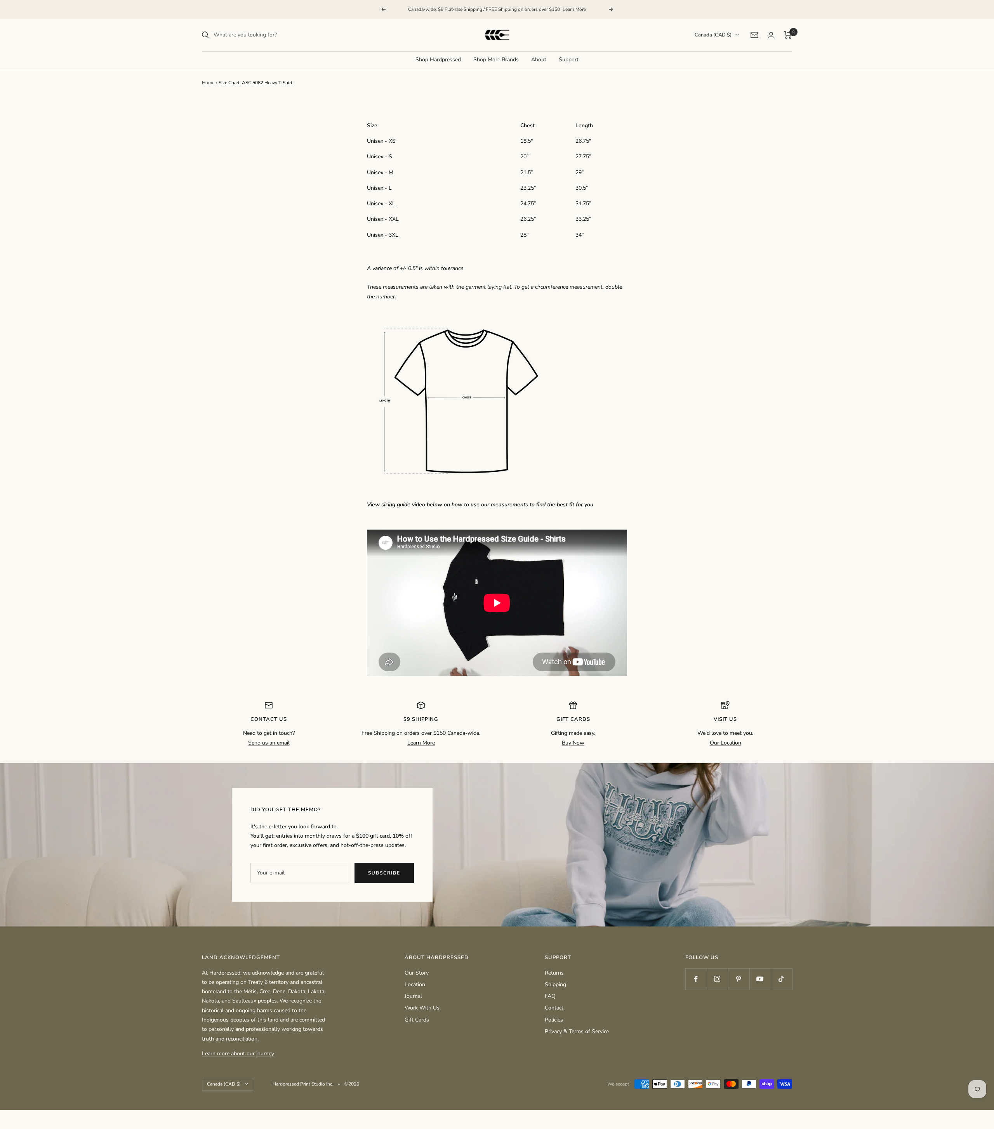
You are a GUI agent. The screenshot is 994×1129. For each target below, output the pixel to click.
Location (415, 984)
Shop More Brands (496, 59)
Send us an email (269, 742)
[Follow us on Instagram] (717, 979)
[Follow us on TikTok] (781, 979)
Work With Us (422, 1007)
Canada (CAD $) (713, 34)
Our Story (417, 973)
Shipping (555, 984)
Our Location (725, 742)
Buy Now (573, 742)
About (538, 59)
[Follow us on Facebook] (696, 979)
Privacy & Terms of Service (577, 1031)
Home (208, 83)
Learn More (574, 9)
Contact (554, 1007)
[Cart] (788, 35)
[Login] (771, 35)
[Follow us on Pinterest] (738, 979)
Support (569, 59)
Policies (554, 1019)
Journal (413, 996)
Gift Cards (417, 1019)
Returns (554, 973)
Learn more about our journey (238, 1053)
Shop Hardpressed (438, 59)
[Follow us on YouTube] (760, 979)
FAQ (550, 996)
